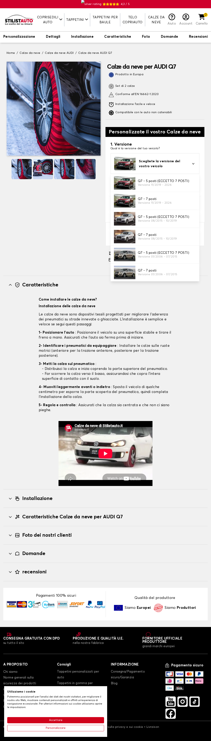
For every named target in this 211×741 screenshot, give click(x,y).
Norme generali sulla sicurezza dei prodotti (19, 680)
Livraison (153, 727)
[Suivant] (99, 169)
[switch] (19, 37)
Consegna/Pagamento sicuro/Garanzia (128, 674)
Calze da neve (156, 20)
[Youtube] (170, 701)
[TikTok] (194, 701)
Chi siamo (10, 671)
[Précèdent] (8, 169)
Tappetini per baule (105, 20)
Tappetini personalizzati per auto (78, 674)
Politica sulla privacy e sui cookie (119, 727)
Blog (114, 683)
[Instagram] (182, 701)
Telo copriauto (133, 20)
